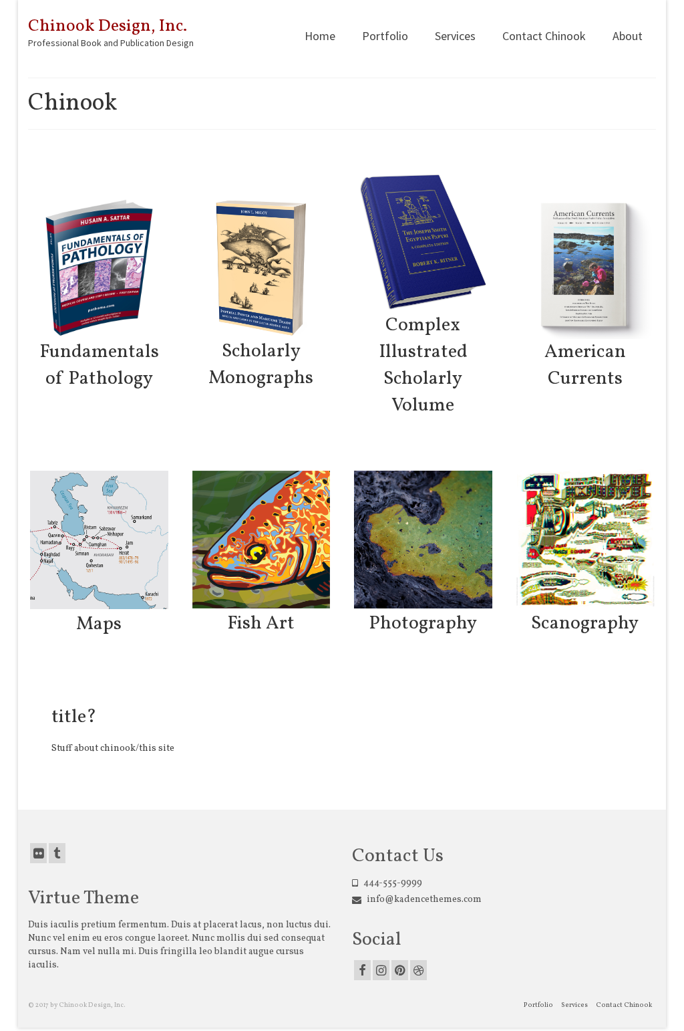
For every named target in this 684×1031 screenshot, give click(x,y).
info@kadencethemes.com (423, 899)
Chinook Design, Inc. (107, 26)
